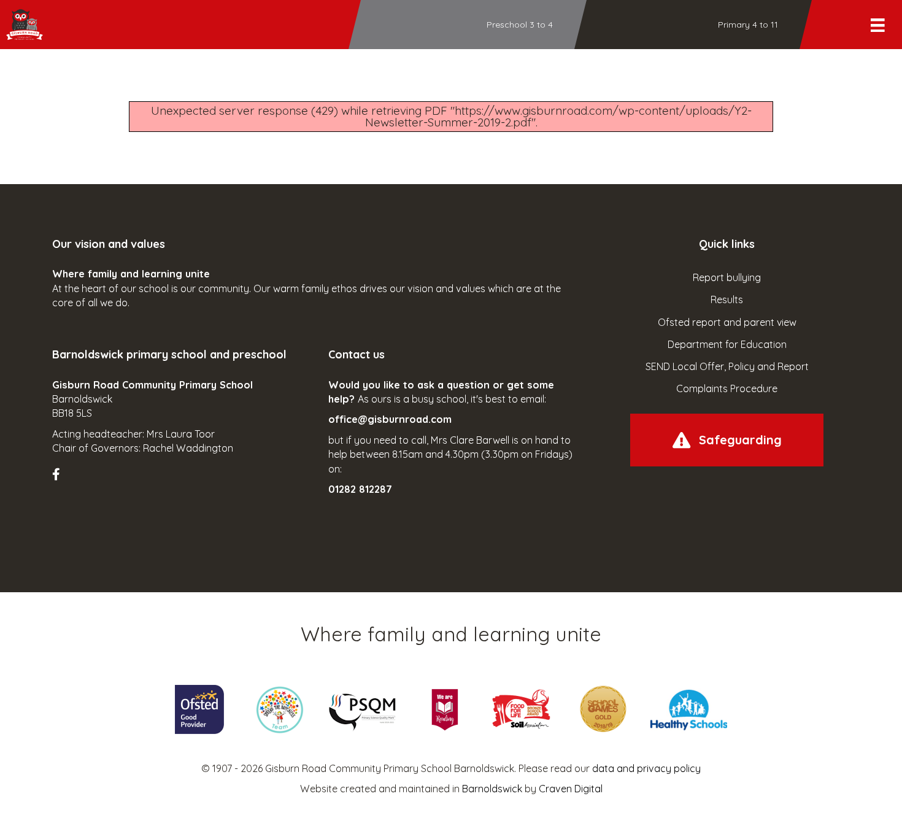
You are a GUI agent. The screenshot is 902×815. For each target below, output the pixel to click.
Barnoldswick (492, 788)
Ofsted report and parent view (727, 322)
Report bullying (727, 277)
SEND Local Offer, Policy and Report (727, 366)
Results (727, 299)
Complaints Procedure (726, 388)
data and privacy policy (646, 768)
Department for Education (727, 344)
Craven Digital (571, 788)
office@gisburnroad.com (390, 419)
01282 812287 (360, 489)
